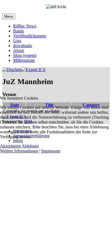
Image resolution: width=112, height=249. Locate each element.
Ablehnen (30, 146)
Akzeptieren (10, 146)
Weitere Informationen (19, 151)
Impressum (50, 151)
